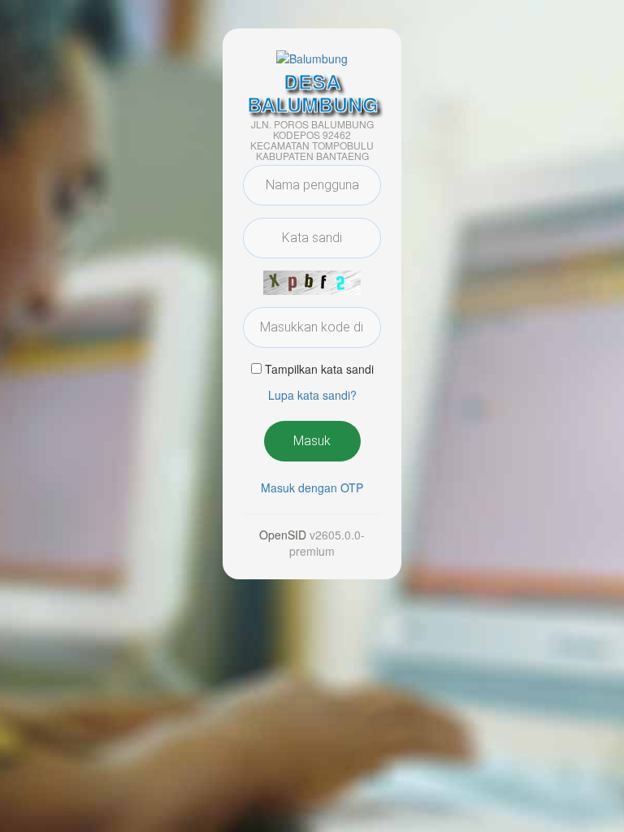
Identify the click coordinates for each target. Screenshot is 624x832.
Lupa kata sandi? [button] (312, 395)
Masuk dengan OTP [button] (312, 487)
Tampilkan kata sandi (319, 369)
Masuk (312, 440)
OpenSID (282, 534)
